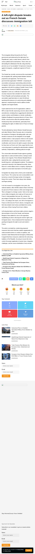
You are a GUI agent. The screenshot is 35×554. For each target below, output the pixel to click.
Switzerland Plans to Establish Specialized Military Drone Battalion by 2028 (22, 329)
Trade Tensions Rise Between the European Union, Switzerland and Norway (21, 346)
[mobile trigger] (3, 2)
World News (11, 30)
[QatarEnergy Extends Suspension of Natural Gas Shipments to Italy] (6, 339)
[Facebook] (9, 305)
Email (3, 369)
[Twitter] (25, 305)
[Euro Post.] (17, 2)
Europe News (6, 11)
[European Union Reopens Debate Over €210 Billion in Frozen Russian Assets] (6, 356)
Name (3, 363)
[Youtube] (9, 314)
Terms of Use (8, 551)
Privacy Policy (20, 549)
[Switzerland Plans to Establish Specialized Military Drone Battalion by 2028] (6, 330)
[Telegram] (25, 314)
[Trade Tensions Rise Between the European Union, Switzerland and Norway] (6, 347)
